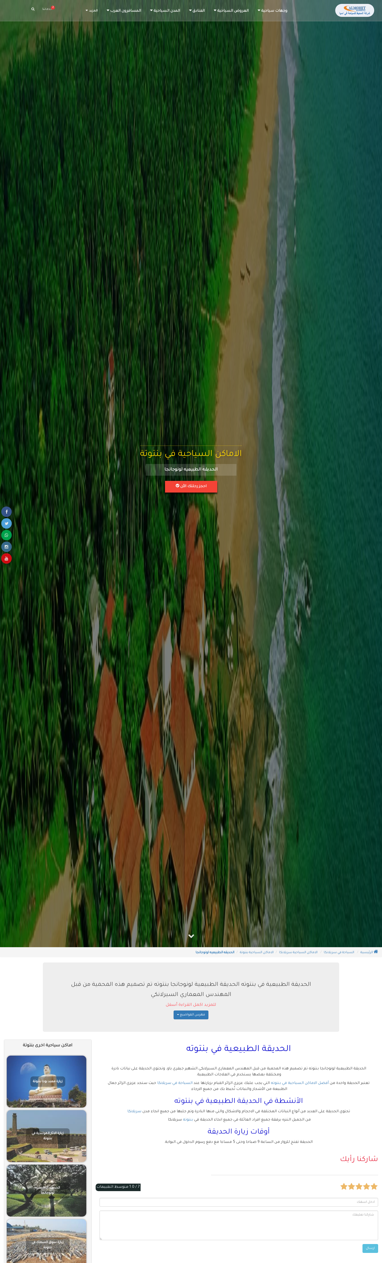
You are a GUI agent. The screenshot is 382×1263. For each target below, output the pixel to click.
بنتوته (188, 1120)
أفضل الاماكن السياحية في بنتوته (300, 1083)
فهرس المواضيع (192, 1015)
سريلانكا (134, 1112)
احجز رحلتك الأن (193, 486)
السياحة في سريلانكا (175, 1083)
